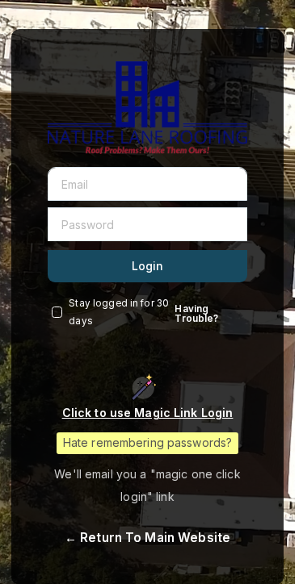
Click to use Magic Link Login (148, 412)
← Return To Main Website (147, 537)
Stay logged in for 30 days (119, 312)
